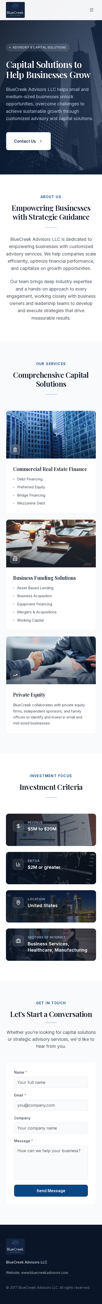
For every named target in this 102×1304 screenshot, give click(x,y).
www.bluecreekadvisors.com (44, 1272)
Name (20, 1072)
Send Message (51, 1190)
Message (23, 1141)
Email (20, 1095)
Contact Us (25, 141)
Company (22, 1118)
